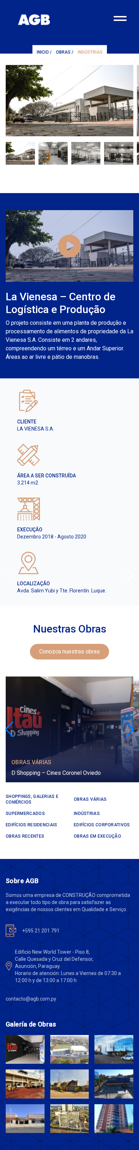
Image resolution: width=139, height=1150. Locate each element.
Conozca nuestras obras (69, 651)
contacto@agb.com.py (31, 999)
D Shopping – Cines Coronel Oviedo (56, 773)
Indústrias (90, 52)
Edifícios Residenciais (31, 824)
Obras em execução (97, 836)
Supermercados (25, 813)
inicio (43, 52)
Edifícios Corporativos (102, 824)
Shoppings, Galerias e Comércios (32, 799)
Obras (63, 52)
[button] (130, 575)
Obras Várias (31, 762)
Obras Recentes (25, 836)
